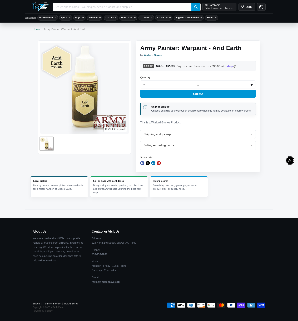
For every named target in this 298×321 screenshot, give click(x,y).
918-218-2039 (99, 254)
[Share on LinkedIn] (153, 163)
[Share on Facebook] (142, 163)
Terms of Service (52, 303)
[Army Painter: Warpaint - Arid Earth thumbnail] (46, 144)
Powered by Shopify (43, 311)
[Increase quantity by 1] (252, 85)
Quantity (145, 77)
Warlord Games (153, 55)
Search (36, 303)
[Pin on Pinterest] (159, 163)
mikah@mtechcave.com (106, 281)
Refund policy (71, 303)
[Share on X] (148, 163)
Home (36, 29)
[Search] (195, 7)
